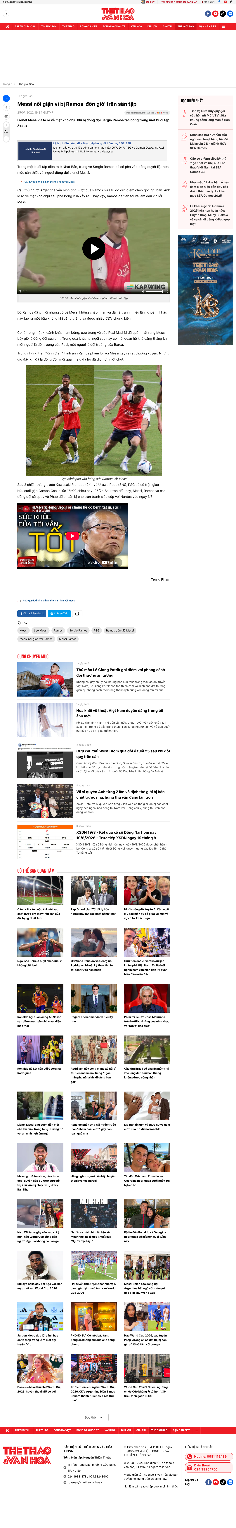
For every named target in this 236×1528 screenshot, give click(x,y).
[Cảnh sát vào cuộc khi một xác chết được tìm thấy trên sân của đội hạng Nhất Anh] (40, 890)
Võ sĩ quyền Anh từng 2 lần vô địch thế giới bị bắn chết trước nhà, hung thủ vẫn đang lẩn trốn (120, 795)
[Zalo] (230, 14)
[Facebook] (219, 2)
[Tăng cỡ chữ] (6, 125)
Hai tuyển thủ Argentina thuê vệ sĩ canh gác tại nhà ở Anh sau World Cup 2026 (94, 1288)
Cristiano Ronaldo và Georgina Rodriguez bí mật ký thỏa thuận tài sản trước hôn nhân (92, 965)
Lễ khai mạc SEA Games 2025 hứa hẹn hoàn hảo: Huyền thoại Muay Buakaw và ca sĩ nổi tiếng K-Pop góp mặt (210, 215)
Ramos (58, 630)
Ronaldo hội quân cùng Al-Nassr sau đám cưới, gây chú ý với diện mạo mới (39, 1021)
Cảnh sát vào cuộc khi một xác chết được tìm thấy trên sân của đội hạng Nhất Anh (38, 914)
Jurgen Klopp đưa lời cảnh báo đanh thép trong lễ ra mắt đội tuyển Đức (37, 1340)
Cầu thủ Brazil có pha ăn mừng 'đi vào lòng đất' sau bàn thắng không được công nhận (146, 1073)
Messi (23, 630)
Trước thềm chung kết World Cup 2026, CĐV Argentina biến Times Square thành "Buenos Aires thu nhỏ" (93, 1393)
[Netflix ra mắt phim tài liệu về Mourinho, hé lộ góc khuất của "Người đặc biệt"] (94, 1213)
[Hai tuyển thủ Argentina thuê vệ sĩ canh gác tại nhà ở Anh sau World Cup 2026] (94, 1265)
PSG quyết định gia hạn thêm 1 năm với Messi (49, 181)
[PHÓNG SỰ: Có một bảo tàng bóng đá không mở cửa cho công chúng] (94, 1316)
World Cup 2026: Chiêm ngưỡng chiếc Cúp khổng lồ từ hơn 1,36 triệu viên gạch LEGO (146, 1391)
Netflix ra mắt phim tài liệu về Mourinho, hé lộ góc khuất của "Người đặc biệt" (91, 1237)
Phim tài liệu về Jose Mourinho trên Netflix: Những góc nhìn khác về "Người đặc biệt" (146, 1021)
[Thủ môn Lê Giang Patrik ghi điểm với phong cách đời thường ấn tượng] (45, 679)
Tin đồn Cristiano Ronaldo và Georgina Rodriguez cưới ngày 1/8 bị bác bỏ (147, 1180)
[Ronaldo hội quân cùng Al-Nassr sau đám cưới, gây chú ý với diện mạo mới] (40, 998)
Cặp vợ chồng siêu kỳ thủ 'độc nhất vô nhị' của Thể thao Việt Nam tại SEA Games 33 (208, 165)
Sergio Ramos (78, 630)
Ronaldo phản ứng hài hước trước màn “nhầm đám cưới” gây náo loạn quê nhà (93, 1129)
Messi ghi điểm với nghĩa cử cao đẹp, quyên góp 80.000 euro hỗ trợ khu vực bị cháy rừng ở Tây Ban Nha (38, 1182)
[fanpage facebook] (208, 14)
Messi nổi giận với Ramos (36, 639)
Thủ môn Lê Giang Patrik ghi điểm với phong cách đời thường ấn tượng (120, 673)
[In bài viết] (6, 116)
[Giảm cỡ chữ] (6, 139)
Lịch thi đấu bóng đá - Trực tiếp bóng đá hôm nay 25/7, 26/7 (92, 143)
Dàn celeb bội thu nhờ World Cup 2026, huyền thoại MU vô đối (39, 1389)
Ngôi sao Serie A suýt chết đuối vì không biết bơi (39, 963)
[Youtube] (225, 2)
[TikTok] (232, 2)
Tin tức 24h (49, 26)
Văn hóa (136, 26)
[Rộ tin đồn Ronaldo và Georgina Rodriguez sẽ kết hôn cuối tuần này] (147, 1213)
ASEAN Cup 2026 (25, 26)
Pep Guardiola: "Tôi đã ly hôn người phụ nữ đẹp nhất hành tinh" (93, 912)
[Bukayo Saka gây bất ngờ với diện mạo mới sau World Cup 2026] (40, 1265)
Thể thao (68, 26)
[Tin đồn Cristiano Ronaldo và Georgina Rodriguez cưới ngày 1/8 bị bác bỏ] (147, 1157)
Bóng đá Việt (88, 26)
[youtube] (215, 14)
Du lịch (152, 26)
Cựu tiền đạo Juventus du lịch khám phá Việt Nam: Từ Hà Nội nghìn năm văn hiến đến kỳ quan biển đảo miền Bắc (145, 967)
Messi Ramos (67, 639)
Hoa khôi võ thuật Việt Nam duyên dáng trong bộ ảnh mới (119, 713)
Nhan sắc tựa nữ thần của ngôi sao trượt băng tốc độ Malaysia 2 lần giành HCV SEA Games (209, 141)
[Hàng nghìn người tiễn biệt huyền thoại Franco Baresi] (94, 1157)
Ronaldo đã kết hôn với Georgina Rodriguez (39, 1071)
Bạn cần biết (207, 26)
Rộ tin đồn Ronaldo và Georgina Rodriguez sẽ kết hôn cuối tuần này (145, 1237)
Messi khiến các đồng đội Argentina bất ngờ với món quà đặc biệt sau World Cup (144, 1288)
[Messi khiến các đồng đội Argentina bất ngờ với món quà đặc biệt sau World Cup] (147, 1265)
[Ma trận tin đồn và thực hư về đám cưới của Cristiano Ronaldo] (147, 1106)
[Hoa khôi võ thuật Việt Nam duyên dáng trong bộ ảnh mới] (45, 720)
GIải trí (167, 26)
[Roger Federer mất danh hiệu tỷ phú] (94, 998)
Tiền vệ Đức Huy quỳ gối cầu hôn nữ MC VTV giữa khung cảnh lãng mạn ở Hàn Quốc (210, 117)
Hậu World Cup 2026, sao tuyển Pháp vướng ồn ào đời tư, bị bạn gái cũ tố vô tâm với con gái (145, 1340)
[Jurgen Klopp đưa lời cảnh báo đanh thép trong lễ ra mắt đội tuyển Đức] (40, 1316)
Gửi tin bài (209, 2)
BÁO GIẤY (150, 2)
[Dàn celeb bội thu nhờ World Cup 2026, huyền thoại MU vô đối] (40, 1368)
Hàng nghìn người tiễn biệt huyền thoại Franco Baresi (93, 1178)
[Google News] (147, 113)
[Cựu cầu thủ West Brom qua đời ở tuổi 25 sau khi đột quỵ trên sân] (45, 760)
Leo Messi (40, 630)
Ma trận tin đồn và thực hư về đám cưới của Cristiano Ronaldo (147, 1127)
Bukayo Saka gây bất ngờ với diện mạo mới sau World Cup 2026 (39, 1286)
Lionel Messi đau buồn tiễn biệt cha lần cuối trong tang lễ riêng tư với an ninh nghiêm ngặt (40, 1129)
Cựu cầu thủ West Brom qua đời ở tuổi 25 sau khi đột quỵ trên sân (123, 754)
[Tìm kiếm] (6, 14)
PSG (96, 630)
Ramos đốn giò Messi (120, 630)
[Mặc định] (6, 132)
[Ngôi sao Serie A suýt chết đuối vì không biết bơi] (40, 942)
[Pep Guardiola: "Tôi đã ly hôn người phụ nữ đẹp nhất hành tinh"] (94, 890)
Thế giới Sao (26, 84)
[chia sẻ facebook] (6, 107)
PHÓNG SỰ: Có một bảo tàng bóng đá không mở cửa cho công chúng (93, 1340)
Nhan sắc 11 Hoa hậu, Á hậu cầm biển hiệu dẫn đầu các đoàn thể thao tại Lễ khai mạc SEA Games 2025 (209, 188)
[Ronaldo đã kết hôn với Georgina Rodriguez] (40, 1050)
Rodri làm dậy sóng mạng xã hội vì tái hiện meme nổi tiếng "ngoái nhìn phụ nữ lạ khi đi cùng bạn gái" (93, 1075)
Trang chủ (9, 84)
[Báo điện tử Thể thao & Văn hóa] (118, 13)
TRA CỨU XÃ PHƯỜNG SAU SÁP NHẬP (179, 2)
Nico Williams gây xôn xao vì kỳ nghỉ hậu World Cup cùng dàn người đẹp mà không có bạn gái (38, 1237)
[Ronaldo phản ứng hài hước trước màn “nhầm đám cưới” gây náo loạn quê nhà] (94, 1106)
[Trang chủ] (7, 26)
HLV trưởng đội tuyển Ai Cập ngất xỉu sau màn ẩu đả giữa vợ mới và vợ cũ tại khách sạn (146, 914)
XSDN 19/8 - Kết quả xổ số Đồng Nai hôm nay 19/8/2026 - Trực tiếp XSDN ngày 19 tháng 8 (116, 835)
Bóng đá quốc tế (114, 26)
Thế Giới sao (186, 26)
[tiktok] (223, 14)
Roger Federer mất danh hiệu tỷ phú (92, 1019)
